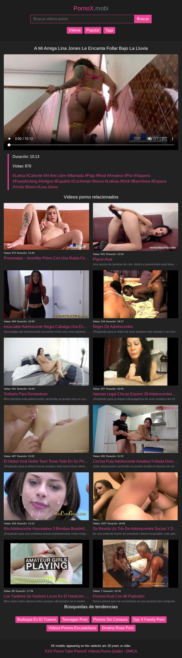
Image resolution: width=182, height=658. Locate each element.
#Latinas (112, 181)
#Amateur (115, 176)
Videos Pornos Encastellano (72, 628)
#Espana (158, 181)
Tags (109, 30)
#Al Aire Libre (54, 176)
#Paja (90, 176)
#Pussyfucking (25, 181)
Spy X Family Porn (149, 619)
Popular (93, 30)
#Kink (125, 181)
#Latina (19, 176)
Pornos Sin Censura (110, 619)
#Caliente (34, 176)
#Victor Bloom (24, 187)
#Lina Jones (47, 187)
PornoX (91, 8)
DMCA (131, 651)
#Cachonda (81, 181)
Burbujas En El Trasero (36, 619)
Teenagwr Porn (75, 619)
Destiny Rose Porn (118, 628)
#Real (101, 176)
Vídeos (75, 30)
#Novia (98, 181)
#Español (62, 181)
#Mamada (75, 176)
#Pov (128, 176)
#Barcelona (140, 181)
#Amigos (45, 181)
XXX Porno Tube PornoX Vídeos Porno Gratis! (84, 651)
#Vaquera (142, 176)
